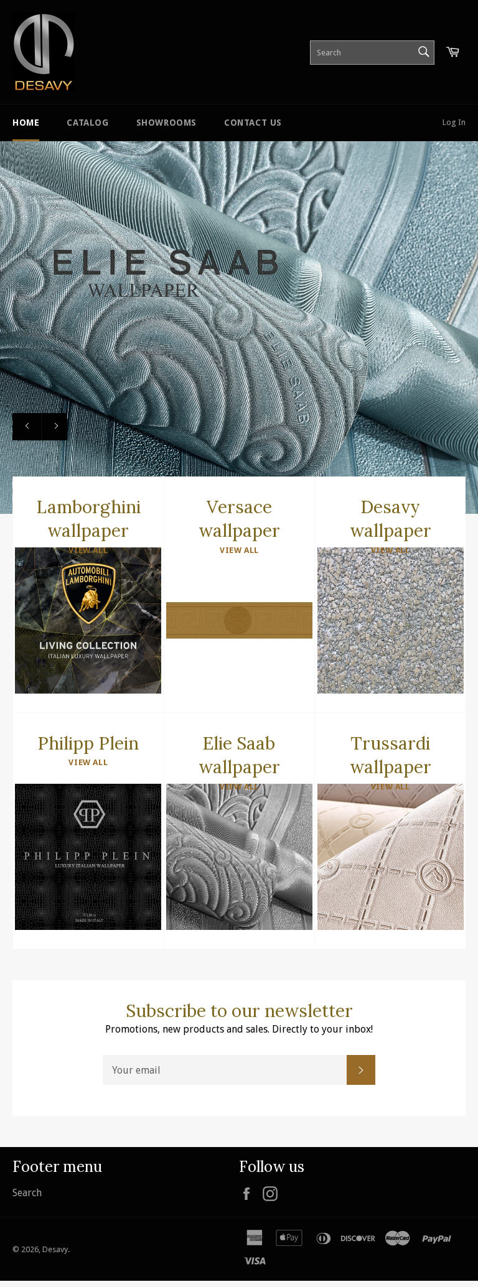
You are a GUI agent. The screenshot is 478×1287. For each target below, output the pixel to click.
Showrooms (166, 123)
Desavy (55, 1249)
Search (27, 1193)
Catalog (87, 123)
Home (25, 123)
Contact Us (253, 123)
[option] (239, 327)
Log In (454, 122)
